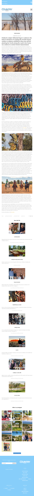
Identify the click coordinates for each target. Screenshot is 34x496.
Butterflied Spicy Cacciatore (17, 304)
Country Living (25, 475)
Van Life (17, 350)
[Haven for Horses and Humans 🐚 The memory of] (27, 426)
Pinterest (9, 489)
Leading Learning (17, 327)
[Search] (31, 2)
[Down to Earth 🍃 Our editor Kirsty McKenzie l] (27, 436)
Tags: (2, 216)
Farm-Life (23, 216)
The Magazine (4, 1)
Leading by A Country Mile (17, 372)
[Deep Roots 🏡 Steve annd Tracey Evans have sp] (17, 426)
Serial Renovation (17, 236)
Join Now (14, 463)
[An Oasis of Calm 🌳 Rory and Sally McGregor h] (17, 436)
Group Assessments (17, 282)
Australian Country (8, 216)
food (21, 310)
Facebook (6, 488)
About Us (25, 488)
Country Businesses (25, 471)
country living (16, 216)
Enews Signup (4, 3)
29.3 (10, 242)
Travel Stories (25, 472)
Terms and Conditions (25, 491)
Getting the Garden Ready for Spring (17, 259)
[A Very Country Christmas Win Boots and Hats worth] (7, 415)
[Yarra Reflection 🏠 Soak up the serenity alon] (7, 426)
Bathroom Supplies (25, 480)
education (21, 333)
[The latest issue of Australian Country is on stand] (17, 415)
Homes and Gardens (25, 477)
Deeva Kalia (16, 35)
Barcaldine (12, 212)
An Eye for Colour (17, 395)
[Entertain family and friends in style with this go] (27, 415)
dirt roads (24, 127)
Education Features (25, 474)
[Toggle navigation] (31, 9)
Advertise (25, 489)
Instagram (12, 488)
